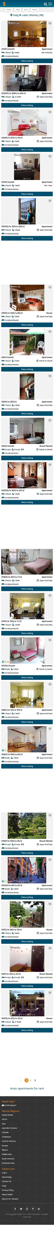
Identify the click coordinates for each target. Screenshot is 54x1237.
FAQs (4, 1186)
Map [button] (18, 9)
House (49, 313)
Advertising (6, 1177)
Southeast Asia (8, 1163)
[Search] (45, 4)
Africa (4, 1119)
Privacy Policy (8, 1190)
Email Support (10, 1105)
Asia (3, 1124)
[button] (34, 10)
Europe (5, 1145)
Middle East (7, 1154)
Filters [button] (8, 9)
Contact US (6, 1181)
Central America (9, 1141)
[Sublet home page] (4, 4)
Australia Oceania (9, 1128)
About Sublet (7, 1194)
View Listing (27, 61)
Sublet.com (8, 1168)
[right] (35, 1080)
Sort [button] (26, 9)
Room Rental (46, 446)
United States (7, 1115)
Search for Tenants (10, 1199)
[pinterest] (33, 1208)
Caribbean (6, 1137)
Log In (4, 1173)
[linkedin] (39, 1208)
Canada (5, 1132)
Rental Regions (10, 1111)
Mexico (5, 1150)
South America (8, 1159)
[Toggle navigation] (50, 4)
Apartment (47, 49)
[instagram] (27, 1208)
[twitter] (21, 1208)
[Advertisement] (27, 263)
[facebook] (15, 1208)
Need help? (8, 1101)
